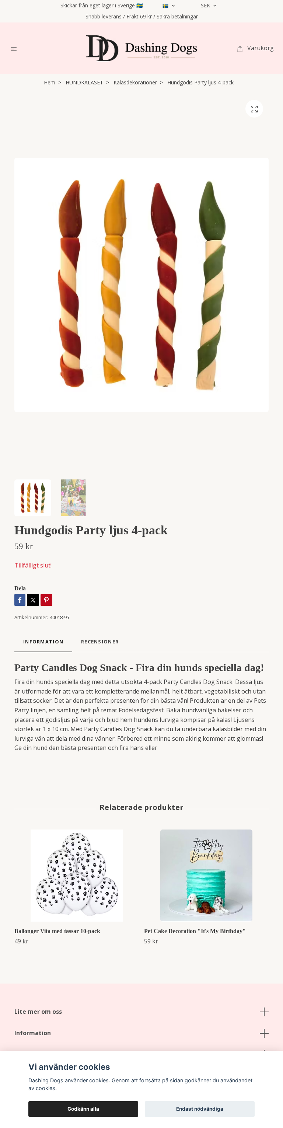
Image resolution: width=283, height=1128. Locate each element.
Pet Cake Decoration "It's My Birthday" (195, 931)
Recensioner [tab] (100, 641)
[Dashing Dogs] (141, 48)
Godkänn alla (83, 1109)
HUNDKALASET (84, 82)
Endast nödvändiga (199, 1109)
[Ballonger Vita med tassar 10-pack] (76, 876)
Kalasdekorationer (135, 82)
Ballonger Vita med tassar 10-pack (57, 931)
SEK (206, 5)
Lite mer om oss (38, 1011)
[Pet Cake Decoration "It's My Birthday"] (206, 876)
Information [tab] (43, 641)
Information (32, 1033)
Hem (49, 82)
